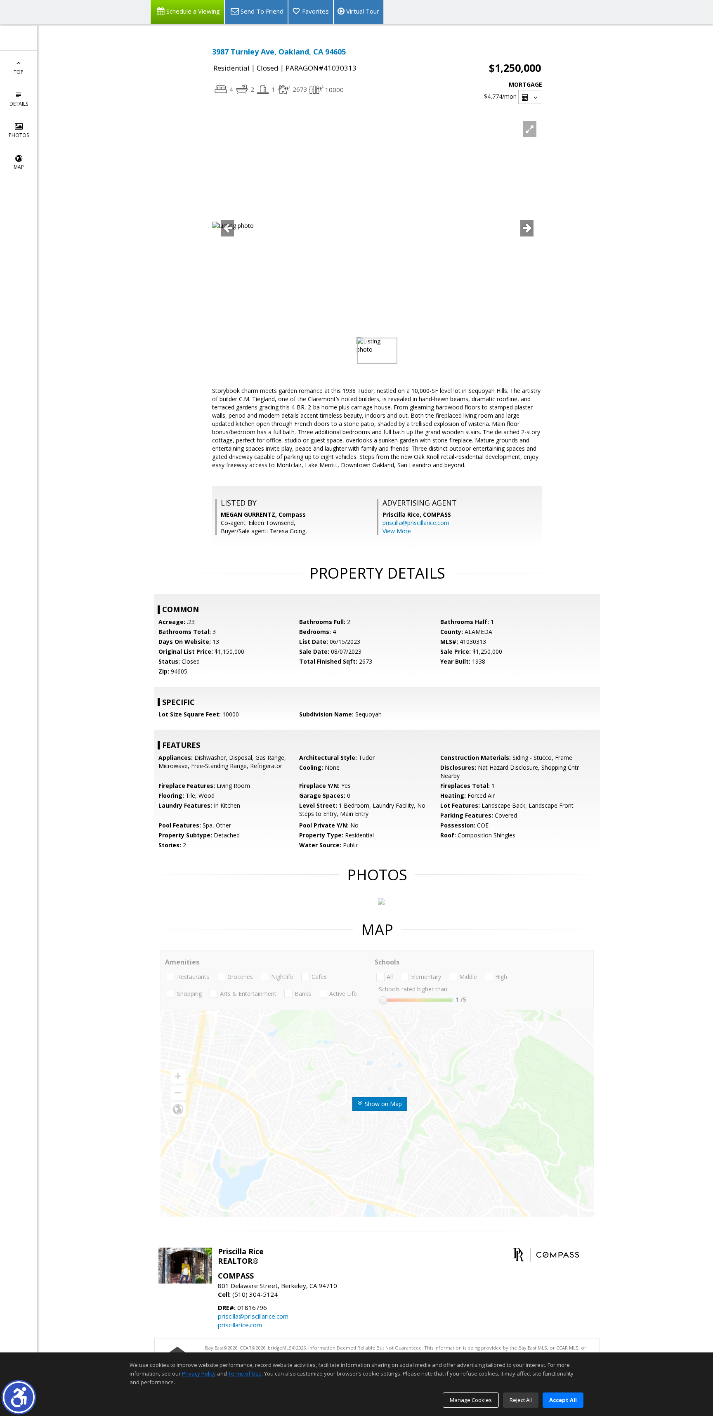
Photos (19, 135)
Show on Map (382, 1104)
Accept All (563, 1400)
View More (396, 531)
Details (18, 103)
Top (19, 72)
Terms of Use (245, 1373)
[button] (19, 1397)
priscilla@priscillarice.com (415, 523)
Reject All (521, 1400)
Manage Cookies (471, 1400)
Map (19, 166)
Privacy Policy (199, 1373)
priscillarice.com (240, 1325)
